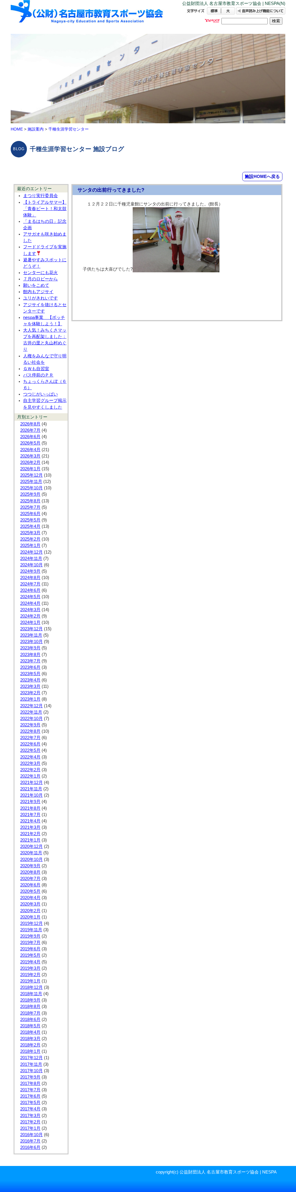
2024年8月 (30, 577)
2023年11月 (31, 635)
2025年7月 (30, 507)
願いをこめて (36, 285)
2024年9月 (30, 571)
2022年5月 (30, 750)
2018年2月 (30, 1045)
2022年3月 (30, 763)
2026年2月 (30, 462)
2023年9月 (30, 648)
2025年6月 (30, 513)
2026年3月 (30, 456)
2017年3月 (30, 1115)
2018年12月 (31, 987)
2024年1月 (30, 622)
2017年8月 (30, 1083)
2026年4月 (30, 449)
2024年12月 (31, 552)
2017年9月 (30, 1077)
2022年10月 (31, 718)
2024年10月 (31, 565)
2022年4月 (30, 757)
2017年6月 (30, 1096)
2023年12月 (31, 629)
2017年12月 (31, 1057)
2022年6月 (30, 744)
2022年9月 (30, 725)
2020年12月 (31, 846)
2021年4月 (30, 821)
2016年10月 (31, 1134)
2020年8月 (30, 872)
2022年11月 (31, 712)
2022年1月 (30, 776)
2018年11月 (31, 993)
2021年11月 (31, 789)
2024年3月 (30, 609)
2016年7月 (30, 1141)
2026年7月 (30, 430)
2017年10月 (31, 1070)
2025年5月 (30, 520)
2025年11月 (31, 481)
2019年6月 (30, 949)
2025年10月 (31, 488)
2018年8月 (30, 1006)
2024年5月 (30, 596)
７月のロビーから (40, 279)
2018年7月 (30, 1013)
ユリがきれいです (40, 298)
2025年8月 (30, 501)
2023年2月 (30, 692)
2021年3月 (30, 827)
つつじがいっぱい (40, 394)
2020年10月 (31, 859)
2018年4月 (30, 1032)
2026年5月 (30, 443)
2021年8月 (30, 808)
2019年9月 (30, 936)
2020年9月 (30, 866)
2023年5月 (30, 673)
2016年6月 (30, 1147)
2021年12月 (31, 782)
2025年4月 (30, 526)
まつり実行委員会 (40, 195)
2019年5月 (30, 955)
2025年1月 (30, 545)
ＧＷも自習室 (36, 368)
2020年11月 (31, 853)
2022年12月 (31, 706)
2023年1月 (30, 699)
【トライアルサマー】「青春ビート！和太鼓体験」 (44, 208)
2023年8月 (30, 654)
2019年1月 (30, 981)
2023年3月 (30, 686)
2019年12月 (31, 923)
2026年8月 (30, 424)
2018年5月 (30, 1026)
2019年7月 (30, 942)
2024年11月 (31, 558)
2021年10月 (31, 795)
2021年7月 (30, 814)
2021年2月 (30, 833)
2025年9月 (30, 494)
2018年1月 (30, 1051)
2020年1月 (30, 917)
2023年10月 (31, 641)
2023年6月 (30, 667)
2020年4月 (30, 897)
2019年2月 (30, 974)
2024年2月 (30, 616)
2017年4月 (30, 1109)
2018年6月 (30, 1019)
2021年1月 (30, 840)
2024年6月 (30, 590)
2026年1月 (30, 468)
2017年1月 (30, 1128)
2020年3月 (30, 904)
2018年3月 (30, 1038)
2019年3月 (30, 968)
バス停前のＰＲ (38, 375)
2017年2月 (30, 1122)
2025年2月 (30, 539)
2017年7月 (30, 1090)
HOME (17, 129)
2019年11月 (31, 929)
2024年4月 (30, 603)
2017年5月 (30, 1102)
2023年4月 (30, 680)
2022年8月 (30, 731)
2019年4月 (30, 962)
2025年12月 (31, 475)
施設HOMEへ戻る (262, 176)
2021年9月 (30, 801)
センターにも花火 (40, 272)
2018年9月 (30, 1000)
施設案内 (35, 129)
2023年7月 (30, 661)
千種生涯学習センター (68, 129)
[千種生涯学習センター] (87, 16)
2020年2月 (30, 910)
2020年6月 (30, 885)
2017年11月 (31, 1064)
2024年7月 (30, 584)
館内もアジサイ (38, 291)
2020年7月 (30, 878)
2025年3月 (30, 532)
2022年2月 (30, 769)
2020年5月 (30, 891)
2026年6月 (30, 436)
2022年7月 (30, 737)
